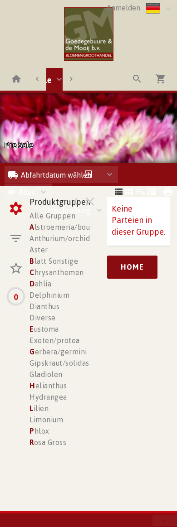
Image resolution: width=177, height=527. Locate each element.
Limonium (46, 419)
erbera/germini (58, 351)
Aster (39, 249)
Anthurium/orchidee (64, 238)
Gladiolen (46, 374)
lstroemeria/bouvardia (70, 227)
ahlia (40, 283)
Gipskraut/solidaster (64, 362)
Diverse (43, 317)
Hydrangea (48, 396)
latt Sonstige (54, 261)
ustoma (44, 329)
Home (132, 266)
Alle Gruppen (52, 215)
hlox (39, 430)
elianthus (48, 385)
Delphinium (49, 295)
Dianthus (44, 306)
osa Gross (48, 442)
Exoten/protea (55, 340)
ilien (39, 408)
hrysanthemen (57, 272)
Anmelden (123, 7)
